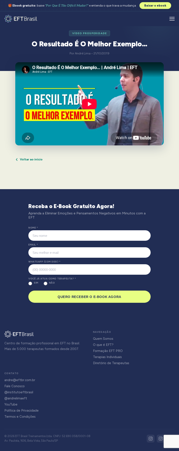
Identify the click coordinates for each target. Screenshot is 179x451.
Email (33, 244)
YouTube (10, 404)
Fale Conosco (14, 386)
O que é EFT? (103, 345)
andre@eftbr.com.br (19, 380)
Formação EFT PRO (108, 351)
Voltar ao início (31, 159)
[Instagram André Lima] (161, 439)
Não (52, 282)
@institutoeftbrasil (18, 392)
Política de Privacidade (21, 410)
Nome (33, 227)
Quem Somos (103, 339)
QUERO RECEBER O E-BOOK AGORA (89, 297)
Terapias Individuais (107, 357)
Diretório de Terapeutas (111, 363)
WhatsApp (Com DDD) (44, 261)
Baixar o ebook (155, 5)
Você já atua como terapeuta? (52, 278)
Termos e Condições (20, 417)
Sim (36, 282)
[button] (172, 18)
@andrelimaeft (15, 398)
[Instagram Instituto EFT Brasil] (151, 439)
